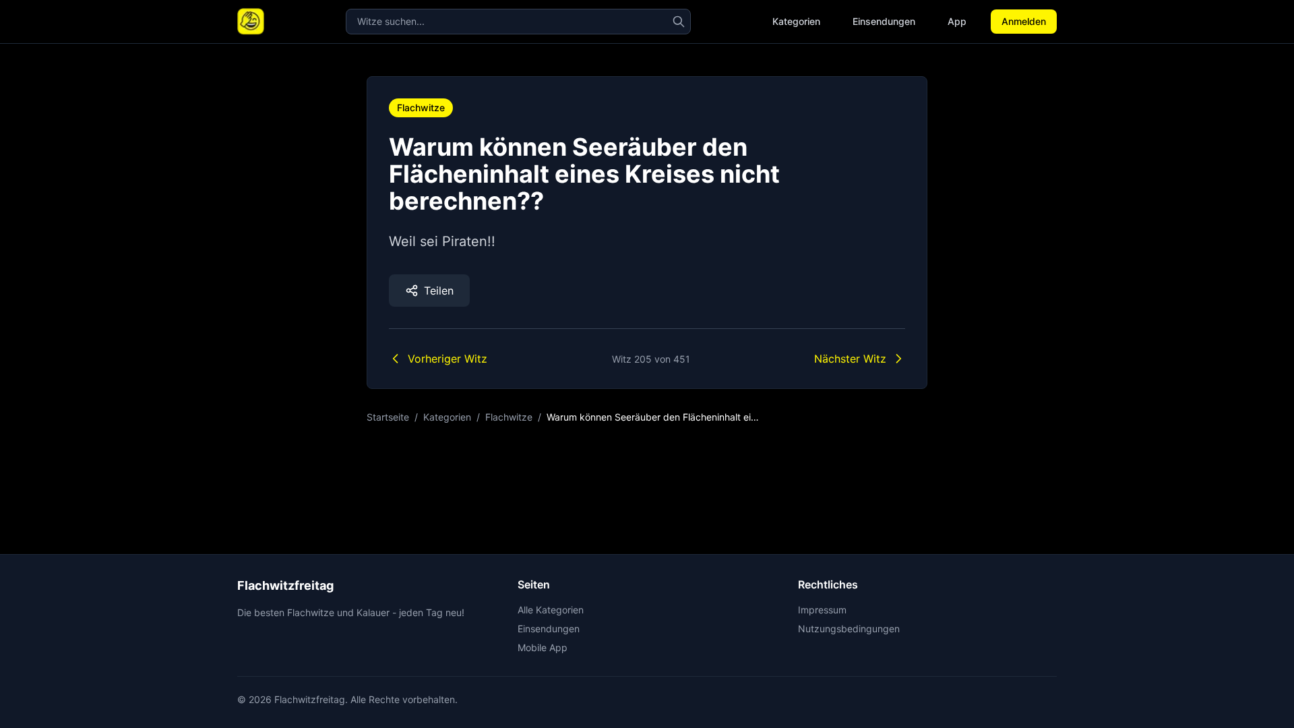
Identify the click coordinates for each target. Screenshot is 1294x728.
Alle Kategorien (551, 609)
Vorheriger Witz (447, 358)
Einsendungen (884, 21)
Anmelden (1024, 21)
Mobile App (542, 647)
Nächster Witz (850, 358)
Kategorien (796, 21)
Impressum (822, 609)
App (957, 21)
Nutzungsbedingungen (849, 628)
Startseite (388, 417)
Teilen (439, 290)
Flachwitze (421, 107)
